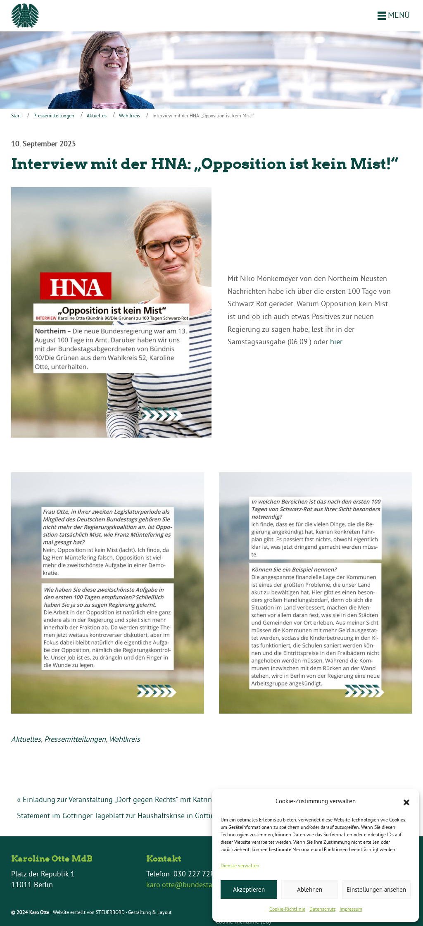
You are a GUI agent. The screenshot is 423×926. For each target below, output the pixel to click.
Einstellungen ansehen (376, 889)
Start (16, 115)
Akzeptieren (249, 889)
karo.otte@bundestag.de (186, 884)
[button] (406, 801)
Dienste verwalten (240, 865)
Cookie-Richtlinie (287, 909)
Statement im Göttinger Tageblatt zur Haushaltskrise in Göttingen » (125, 815)
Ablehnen (309, 889)
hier (336, 341)
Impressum (351, 909)
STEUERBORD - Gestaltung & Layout (133, 912)
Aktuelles (97, 115)
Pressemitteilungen (53, 115)
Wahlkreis (129, 115)
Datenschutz (322, 909)
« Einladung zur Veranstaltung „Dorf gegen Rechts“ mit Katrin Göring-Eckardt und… (149, 799)
